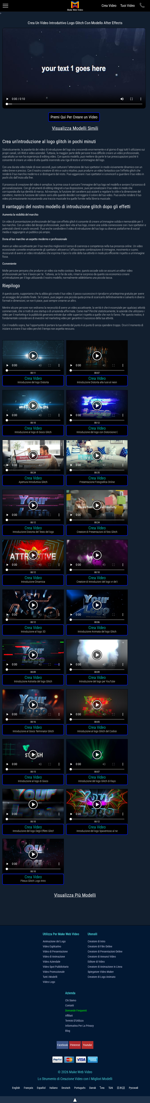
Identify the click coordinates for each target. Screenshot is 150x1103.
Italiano (53, 1087)
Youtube (87, 1045)
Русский (133, 1087)
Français (28, 1087)
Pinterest (75, 1045)
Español (41, 1087)
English (16, 1087)
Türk (110, 1087)
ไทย (102, 1087)
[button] (33, 358)
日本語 (121, 1087)
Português (79, 1087)
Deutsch (66, 1087)
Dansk (92, 1087)
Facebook (62, 1045)
